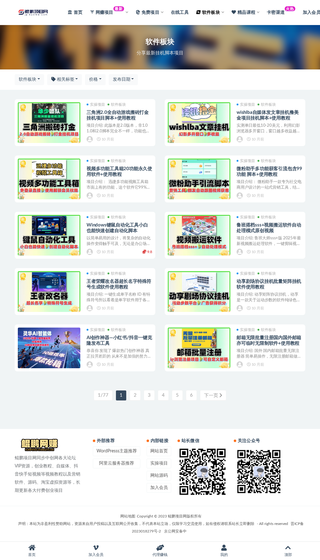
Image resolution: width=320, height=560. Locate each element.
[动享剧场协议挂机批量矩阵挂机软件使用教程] (199, 292)
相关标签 (65, 79)
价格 (93, 79)
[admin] (90, 139)
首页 (78, 12)
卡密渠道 (280, 11)
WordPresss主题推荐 (117, 451)
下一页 (211, 395)
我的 (224, 555)
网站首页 (159, 451)
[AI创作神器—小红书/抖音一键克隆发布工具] (49, 348)
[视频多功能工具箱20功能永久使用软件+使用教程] (49, 179)
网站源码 (159, 475)
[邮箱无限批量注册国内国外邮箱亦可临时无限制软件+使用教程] (199, 348)
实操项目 (97, 104)
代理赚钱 (160, 555)
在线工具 (180, 12)
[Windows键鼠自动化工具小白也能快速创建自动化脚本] (49, 236)
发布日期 (121, 79)
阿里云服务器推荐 (116, 463)
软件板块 (27, 79)
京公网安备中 (175, 531)
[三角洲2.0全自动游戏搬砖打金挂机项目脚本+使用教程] (49, 123)
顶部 (288, 555)
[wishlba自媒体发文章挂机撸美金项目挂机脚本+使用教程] (199, 123)
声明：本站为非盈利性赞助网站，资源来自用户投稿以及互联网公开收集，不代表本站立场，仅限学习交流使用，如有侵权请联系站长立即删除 (136, 524)
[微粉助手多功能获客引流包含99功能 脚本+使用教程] (199, 179)
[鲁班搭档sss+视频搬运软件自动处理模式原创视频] (199, 236)
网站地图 (127, 516)
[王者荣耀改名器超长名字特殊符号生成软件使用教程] (49, 292)
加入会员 (159, 488)
